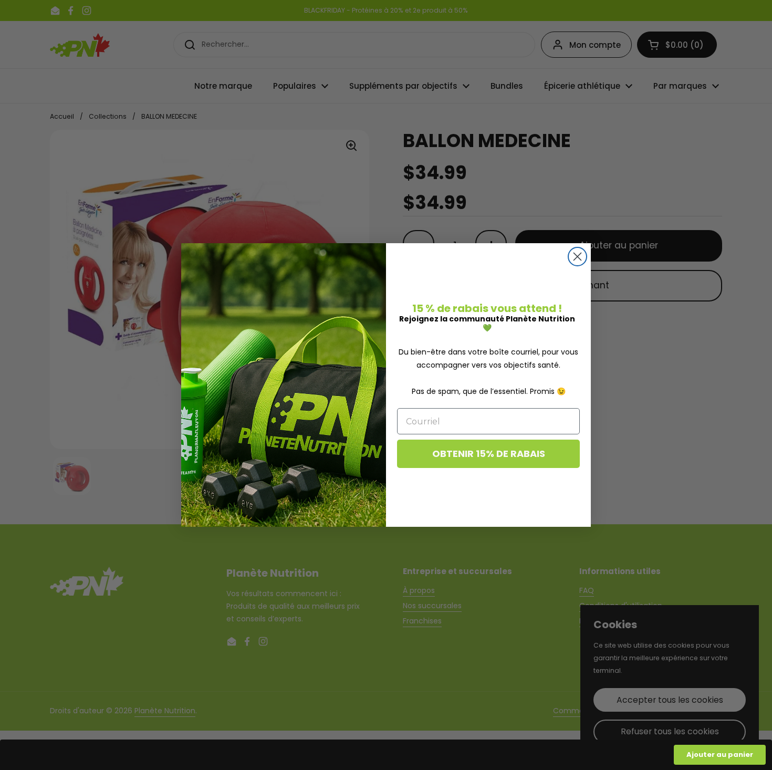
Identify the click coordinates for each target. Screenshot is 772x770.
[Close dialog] (577, 256)
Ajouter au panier (719, 754)
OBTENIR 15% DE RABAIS (488, 453)
